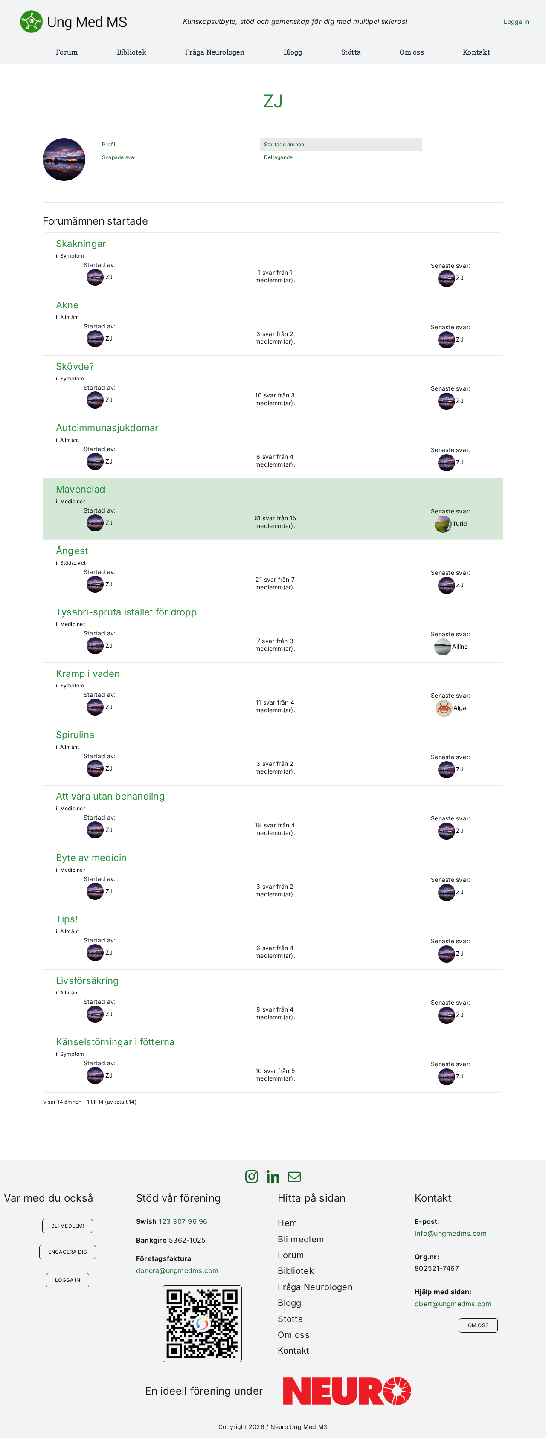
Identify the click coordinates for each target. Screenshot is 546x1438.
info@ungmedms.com (451, 1233)
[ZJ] (64, 142)
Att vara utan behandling (110, 796)
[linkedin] (273, 1176)
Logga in (516, 21)
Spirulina (75, 735)
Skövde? (75, 366)
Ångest (72, 550)
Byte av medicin (91, 857)
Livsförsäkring (87, 980)
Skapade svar (119, 157)
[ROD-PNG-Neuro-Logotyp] (347, 1380)
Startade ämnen (284, 144)
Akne (67, 305)
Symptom (72, 255)
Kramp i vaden (88, 673)
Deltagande (278, 157)
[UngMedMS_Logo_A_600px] (73, 13)
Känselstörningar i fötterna (115, 1042)
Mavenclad (80, 489)
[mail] (294, 1176)
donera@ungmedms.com (177, 1270)
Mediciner (72, 501)
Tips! (67, 919)
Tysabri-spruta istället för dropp (126, 612)
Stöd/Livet (73, 563)
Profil (108, 144)
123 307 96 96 (183, 1221)
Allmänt (69, 317)
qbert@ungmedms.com (453, 1303)
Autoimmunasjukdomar (107, 428)
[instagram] (251, 1176)
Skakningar (81, 243)
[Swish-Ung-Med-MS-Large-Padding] (202, 1289)
